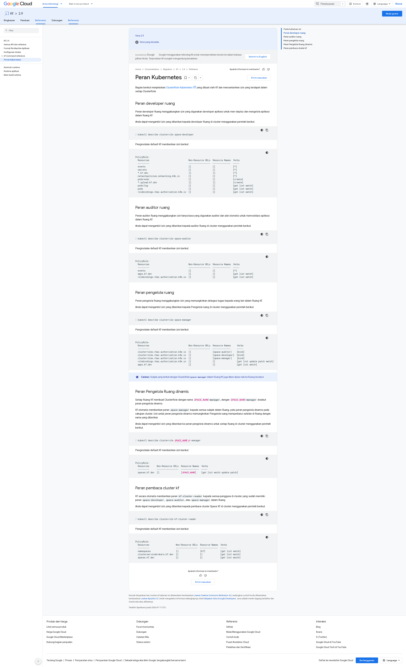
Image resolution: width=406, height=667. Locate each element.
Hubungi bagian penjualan (59, 642)
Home (138, 69)
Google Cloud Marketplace (59, 637)
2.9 (21, 14)
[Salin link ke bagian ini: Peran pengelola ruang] (177, 293)
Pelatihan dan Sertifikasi (238, 647)
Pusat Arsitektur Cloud (237, 642)
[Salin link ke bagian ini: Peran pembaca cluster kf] (182, 488)
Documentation (152, 69)
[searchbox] (21, 30)
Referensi (40, 20)
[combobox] (330, 4)
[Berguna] (263, 69)
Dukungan (57, 20)
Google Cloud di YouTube (328, 642)
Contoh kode (232, 637)
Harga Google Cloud (56, 632)
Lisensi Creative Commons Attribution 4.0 (212, 595)
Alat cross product (79, 3)
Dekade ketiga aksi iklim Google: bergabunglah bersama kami (155, 660)
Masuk (398, 4)
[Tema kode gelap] (261, 130)
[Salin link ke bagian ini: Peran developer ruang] (178, 104)
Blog (318, 627)
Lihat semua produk (56, 627)
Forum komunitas (145, 627)
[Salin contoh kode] (266, 130)
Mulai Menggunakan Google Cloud (243, 632)
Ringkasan (9, 20)
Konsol (356, 3)
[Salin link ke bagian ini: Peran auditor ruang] (173, 208)
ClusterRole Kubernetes (179, 87)
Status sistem (143, 642)
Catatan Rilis (142, 637)
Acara (319, 632)
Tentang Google (54, 660)
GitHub (229, 627)
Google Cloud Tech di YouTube (331, 647)
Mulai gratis (392, 13)
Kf (11, 14)
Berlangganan (367, 660)
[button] (20, 56)
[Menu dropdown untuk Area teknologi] (62, 4)
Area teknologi (50, 3)
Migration (167, 69)
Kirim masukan (259, 77)
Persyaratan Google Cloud (109, 660)
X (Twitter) (321, 637)
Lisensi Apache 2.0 (149, 598)
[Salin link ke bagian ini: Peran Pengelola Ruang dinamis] (192, 392)
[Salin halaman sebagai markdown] (195, 77)
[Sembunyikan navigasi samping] (38, 661)
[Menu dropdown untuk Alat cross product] (93, 4)
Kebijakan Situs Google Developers (219, 598)
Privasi (68, 660)
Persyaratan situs (84, 660)
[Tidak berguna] (268, 69)
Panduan (24, 20)
